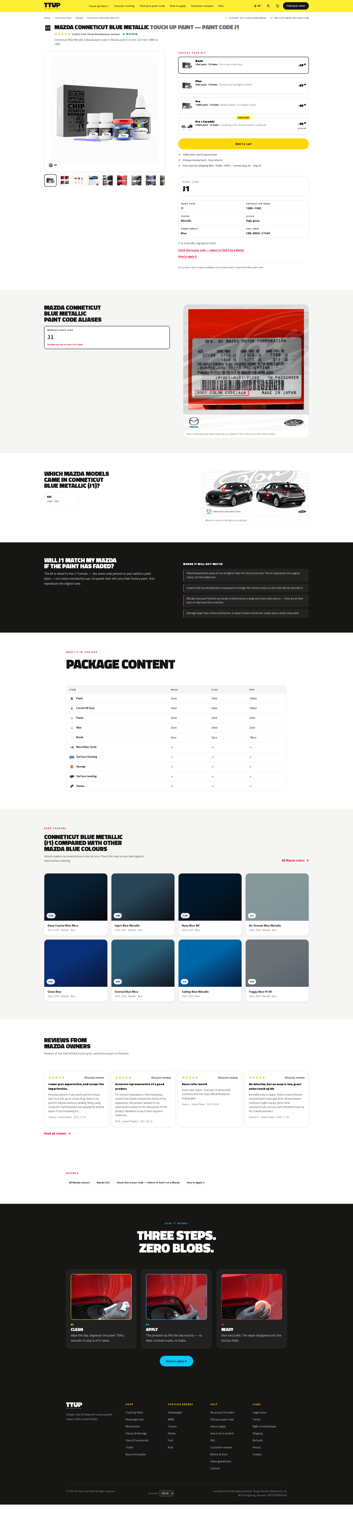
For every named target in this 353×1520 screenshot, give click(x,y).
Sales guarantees (220, 1461)
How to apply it (187, 256)
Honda (171, 1433)
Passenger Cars (135, 1419)
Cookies (257, 1454)
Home (47, 18)
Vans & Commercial (137, 1440)
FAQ (220, 6)
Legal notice (260, 1412)
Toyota (172, 1426)
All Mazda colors (293, 860)
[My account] (268, 6)
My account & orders (222, 1412)
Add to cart (243, 143)
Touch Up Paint (99, 6)
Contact (215, 1468)
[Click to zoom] (104, 111)
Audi (170, 1447)
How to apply (178, 6)
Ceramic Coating (124, 6)
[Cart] (277, 6)
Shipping (258, 1433)
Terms (257, 1419)
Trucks (129, 1447)
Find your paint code (152, 6)
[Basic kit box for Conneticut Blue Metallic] (50, 180)
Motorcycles (133, 1426)
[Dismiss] (58, 1508)
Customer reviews (202, 6)
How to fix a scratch (222, 1433)
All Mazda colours (79, 1182)
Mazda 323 (103, 1182)
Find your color (296, 6)
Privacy (257, 1447)
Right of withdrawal (264, 1426)
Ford (170, 1440)
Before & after (219, 1454)
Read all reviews (55, 1133)
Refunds (258, 1440)
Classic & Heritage (136, 1433)
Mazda (79, 18)
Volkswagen (175, 1412)
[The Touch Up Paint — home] (52, 6)
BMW (171, 1419)
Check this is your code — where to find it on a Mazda (211, 250)
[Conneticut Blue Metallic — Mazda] (64, 180)
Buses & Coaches (136, 1454)
